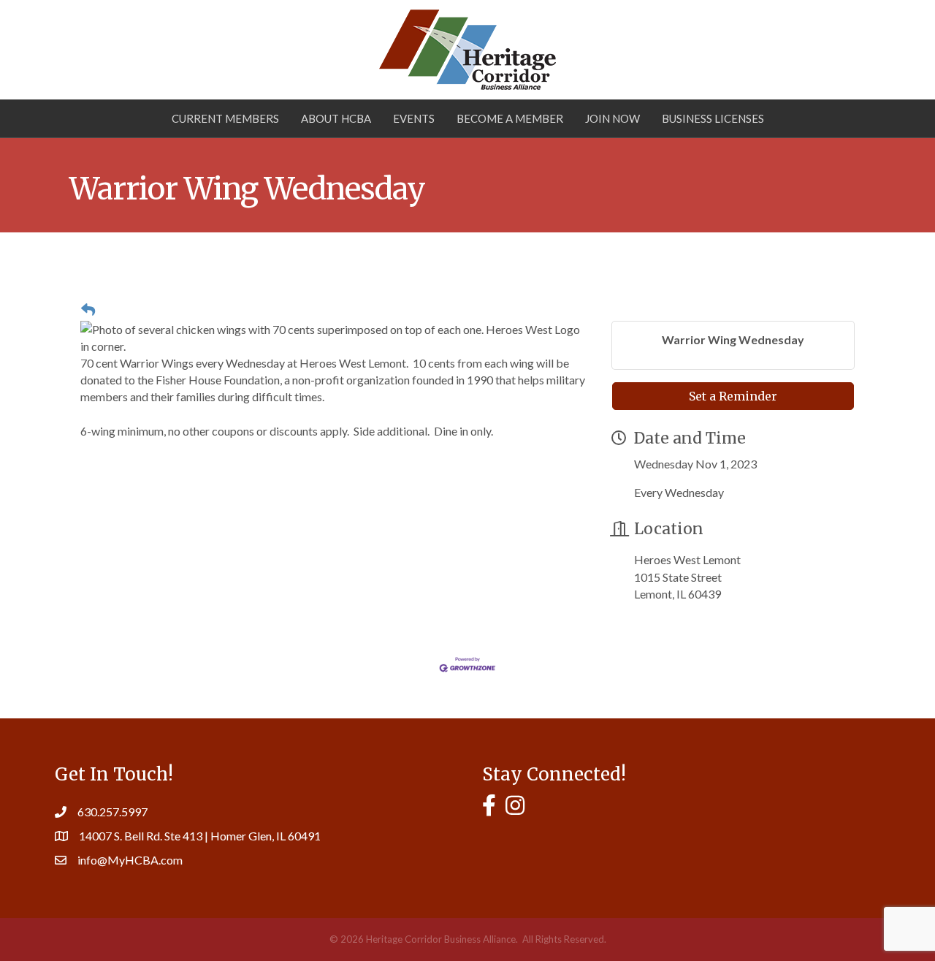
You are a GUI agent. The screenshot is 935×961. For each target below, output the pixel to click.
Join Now (612, 118)
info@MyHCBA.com (130, 860)
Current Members (225, 118)
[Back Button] (88, 310)
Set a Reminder (733, 396)
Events (414, 118)
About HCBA (336, 118)
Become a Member (510, 118)
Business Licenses (713, 118)
